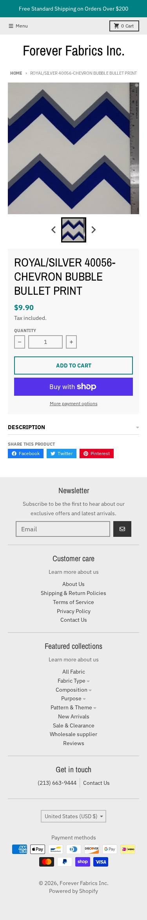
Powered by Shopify (73, 890)
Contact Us (96, 782)
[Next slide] (93, 230)
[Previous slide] (54, 230)
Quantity (25, 330)
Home (16, 73)
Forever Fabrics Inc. (74, 50)
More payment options (74, 403)
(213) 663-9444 (57, 782)
